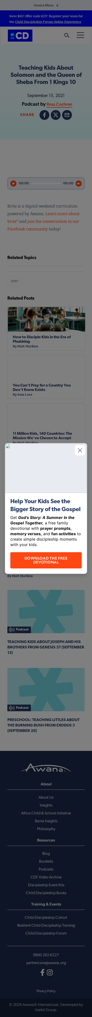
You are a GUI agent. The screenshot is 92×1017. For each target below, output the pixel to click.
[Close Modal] (80, 450)
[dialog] (46, 508)
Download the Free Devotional (46, 560)
